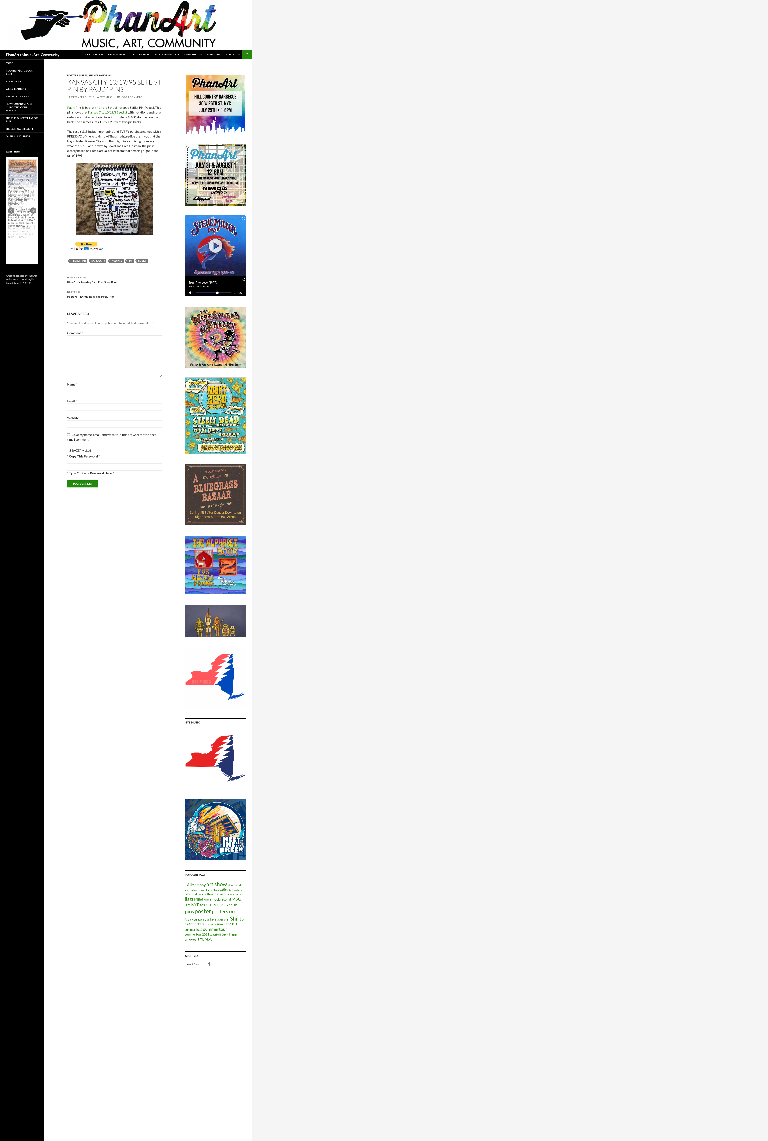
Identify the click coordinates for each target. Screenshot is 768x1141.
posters (220, 911)
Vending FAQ (214, 54)
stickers (198, 924)
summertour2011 (197, 934)
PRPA (232, 912)
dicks (226, 890)
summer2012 (194, 929)
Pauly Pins (74, 107)
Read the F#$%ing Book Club (19, 72)
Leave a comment (131, 97)
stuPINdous (210, 924)
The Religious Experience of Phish (22, 120)
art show (216, 884)
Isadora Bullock (234, 894)
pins (130, 260)
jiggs (189, 899)
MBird (198, 899)
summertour (215, 929)
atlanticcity (235, 885)
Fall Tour (198, 894)
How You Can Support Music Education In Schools (19, 107)
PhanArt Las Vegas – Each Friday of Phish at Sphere (21, 168)
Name (72, 384)
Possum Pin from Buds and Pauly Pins (90, 294)
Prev (11, 210)
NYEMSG (221, 905)
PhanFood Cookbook (19, 96)
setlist (142, 260)
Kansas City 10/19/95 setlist (107, 112)
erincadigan (236, 890)
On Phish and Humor (18, 136)
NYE (195, 904)
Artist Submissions (165, 54)
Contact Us (233, 54)
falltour (209, 894)
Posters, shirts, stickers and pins (89, 75)
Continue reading (20, 239)
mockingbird (221, 899)
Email (72, 401)
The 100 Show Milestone (19, 129)
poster (203, 911)
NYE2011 (206, 905)
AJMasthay (196, 884)
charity (208, 890)
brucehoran (198, 890)
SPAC (189, 924)
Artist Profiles (140, 54)
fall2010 (189, 894)
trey (225, 934)
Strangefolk (13, 81)
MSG (236, 899)
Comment (75, 333)
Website (73, 418)
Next (33, 210)
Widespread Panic (16, 89)
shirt (226, 919)
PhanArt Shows (117, 54)
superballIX (216, 934)
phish (232, 905)
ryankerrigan (213, 919)
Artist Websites (193, 54)
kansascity (98, 260)
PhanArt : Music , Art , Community (33, 54)
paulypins (116, 260)
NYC (188, 905)
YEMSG (206, 939)
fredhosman (78, 260)
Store (9, 63)
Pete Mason (107, 97)
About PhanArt (94, 54)
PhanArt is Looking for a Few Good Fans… (93, 280)
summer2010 (227, 924)
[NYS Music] (215, 759)
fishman (220, 894)
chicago (217, 890)
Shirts (237, 918)
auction (189, 890)
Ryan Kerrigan (194, 919)
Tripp (233, 934)
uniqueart (192, 939)
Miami (207, 899)
